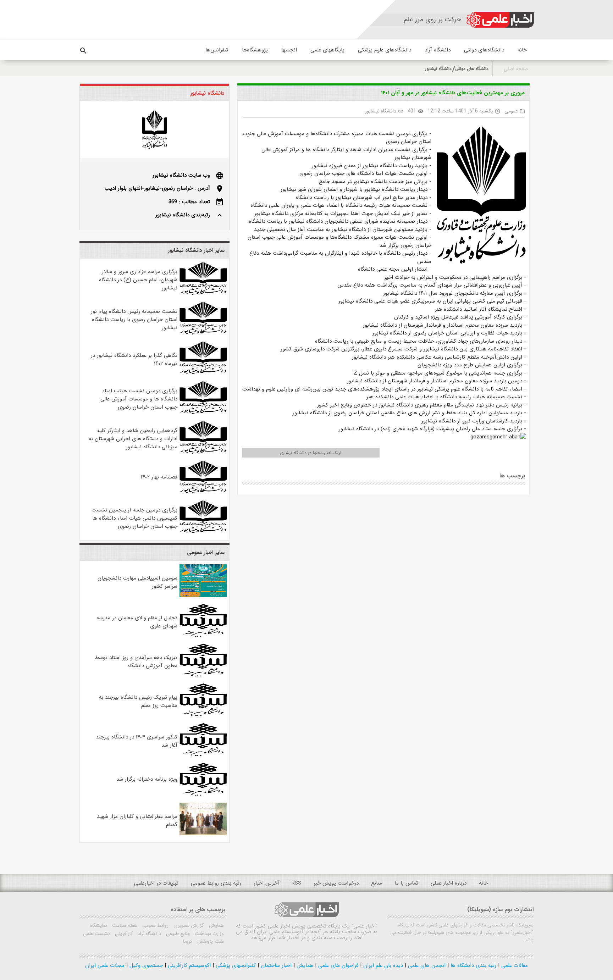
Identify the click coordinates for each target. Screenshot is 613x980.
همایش (216, 925)
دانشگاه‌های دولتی (484, 50)
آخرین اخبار (266, 883)
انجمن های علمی (426, 965)
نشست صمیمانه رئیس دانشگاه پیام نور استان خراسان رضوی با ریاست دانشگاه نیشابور (134, 319)
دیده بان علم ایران (382, 965)
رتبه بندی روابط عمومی (216, 883)
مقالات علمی (513, 965)
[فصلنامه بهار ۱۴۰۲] (203, 492)
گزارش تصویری (188, 925)
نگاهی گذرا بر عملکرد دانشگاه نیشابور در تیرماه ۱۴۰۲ (134, 359)
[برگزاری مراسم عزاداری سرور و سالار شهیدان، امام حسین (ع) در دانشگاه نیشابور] (203, 293)
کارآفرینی (123, 933)
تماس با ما (406, 883)
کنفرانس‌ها (216, 50)
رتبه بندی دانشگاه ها (472, 965)
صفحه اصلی (516, 69)
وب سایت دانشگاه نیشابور (181, 175)
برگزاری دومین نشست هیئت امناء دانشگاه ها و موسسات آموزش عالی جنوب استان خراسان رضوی (138, 399)
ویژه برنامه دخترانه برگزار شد (146, 779)
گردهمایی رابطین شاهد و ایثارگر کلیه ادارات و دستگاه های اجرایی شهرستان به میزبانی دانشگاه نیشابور (133, 438)
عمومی (511, 111)
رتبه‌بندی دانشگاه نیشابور (182, 215)
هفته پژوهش (210, 941)
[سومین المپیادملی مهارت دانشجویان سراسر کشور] (203, 595)
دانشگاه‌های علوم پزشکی (384, 50)
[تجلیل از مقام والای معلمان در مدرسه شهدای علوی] (203, 635)
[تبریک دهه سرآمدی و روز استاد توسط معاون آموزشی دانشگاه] (203, 675)
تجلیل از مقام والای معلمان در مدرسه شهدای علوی (136, 622)
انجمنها (289, 50)
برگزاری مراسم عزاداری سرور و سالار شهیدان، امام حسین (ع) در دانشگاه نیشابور (138, 279)
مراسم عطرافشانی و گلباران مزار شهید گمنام (137, 820)
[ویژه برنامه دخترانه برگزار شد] (203, 794)
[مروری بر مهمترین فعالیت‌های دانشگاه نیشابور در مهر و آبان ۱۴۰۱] (478, 196)
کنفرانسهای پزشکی (235, 965)
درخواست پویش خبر (336, 883)
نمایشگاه (98, 925)
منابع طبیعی (177, 933)
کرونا (187, 941)
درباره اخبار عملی (448, 883)
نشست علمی (96, 933)
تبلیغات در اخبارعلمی (156, 883)
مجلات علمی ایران (105, 965)
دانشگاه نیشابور (438, 68)
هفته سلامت (124, 925)
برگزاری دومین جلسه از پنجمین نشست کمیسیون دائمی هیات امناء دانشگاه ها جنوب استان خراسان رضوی (134, 518)
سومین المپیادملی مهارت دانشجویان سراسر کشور (137, 582)
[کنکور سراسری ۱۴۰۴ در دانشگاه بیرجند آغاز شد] (203, 754)
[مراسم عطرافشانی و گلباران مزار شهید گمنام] (203, 834)
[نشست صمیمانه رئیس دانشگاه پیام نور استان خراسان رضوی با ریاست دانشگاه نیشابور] (203, 333)
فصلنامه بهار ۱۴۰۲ (159, 477)
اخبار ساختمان (275, 965)
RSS (296, 883)
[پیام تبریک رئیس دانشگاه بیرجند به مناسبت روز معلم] (203, 714)
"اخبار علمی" (364, 926)
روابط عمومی (155, 925)
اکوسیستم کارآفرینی (188, 965)
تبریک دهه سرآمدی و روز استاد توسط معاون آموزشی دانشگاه (136, 661)
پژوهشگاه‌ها (255, 50)
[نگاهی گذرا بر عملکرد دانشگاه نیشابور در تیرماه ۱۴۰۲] (203, 373)
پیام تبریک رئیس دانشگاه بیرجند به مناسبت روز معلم (138, 701)
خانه (522, 50)
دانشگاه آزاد (438, 50)
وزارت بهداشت (208, 933)
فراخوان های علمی (337, 965)
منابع (376, 883)
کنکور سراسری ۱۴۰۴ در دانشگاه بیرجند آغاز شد (136, 741)
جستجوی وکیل (145, 965)
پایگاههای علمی (327, 50)
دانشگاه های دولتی (471, 68)
